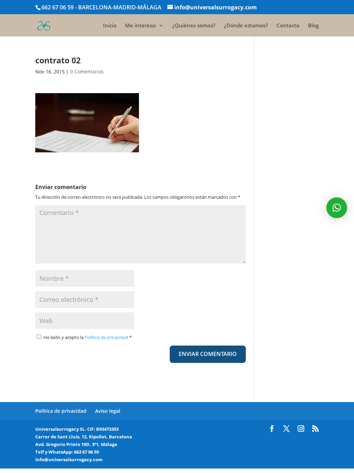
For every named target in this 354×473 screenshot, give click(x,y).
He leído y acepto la (88, 337)
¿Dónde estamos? (246, 26)
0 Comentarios (87, 71)
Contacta (288, 26)
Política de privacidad (107, 337)
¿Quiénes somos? (193, 26)
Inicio (110, 26)
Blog (313, 26)
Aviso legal (107, 411)
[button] (336, 207)
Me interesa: (141, 26)
